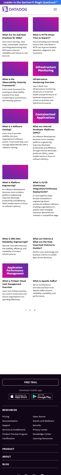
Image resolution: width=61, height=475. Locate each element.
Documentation (10, 420)
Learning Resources (43, 438)
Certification (8, 438)
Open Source (39, 416)
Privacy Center (40, 429)
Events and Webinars (43, 420)
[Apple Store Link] (20, 396)
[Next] (35, 310)
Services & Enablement (13, 429)
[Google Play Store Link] (41, 396)
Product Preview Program (15, 434)
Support (6, 425)
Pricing (5, 416)
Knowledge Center (42, 434)
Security (37, 425)
